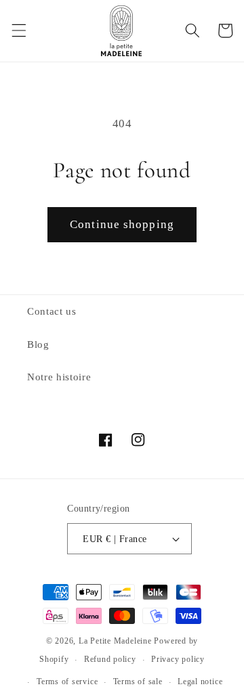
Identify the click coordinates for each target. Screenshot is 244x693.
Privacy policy (178, 659)
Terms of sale (138, 681)
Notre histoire (59, 376)
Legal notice (200, 681)
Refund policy (110, 659)
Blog (38, 344)
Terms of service (67, 681)
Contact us (52, 311)
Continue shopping (122, 224)
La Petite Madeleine (115, 641)
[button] (18, 30)
